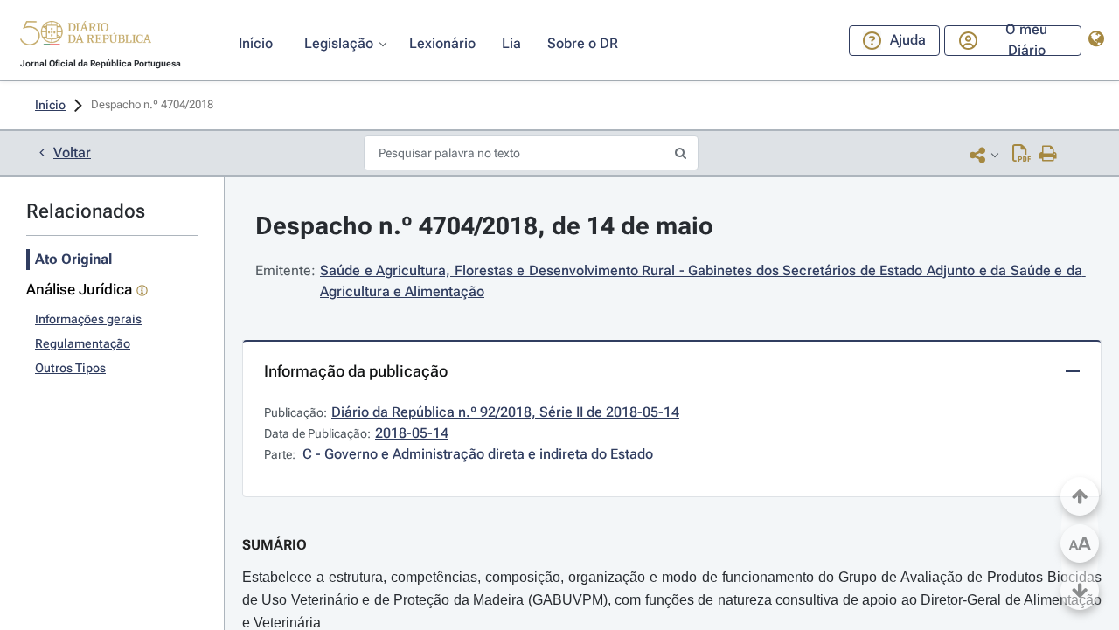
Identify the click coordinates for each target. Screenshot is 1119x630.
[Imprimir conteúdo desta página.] (1048, 155)
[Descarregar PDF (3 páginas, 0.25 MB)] (1021, 155)
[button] (85, 36)
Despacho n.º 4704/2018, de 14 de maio (484, 225)
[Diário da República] (85, 37)
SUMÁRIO (274, 545)
